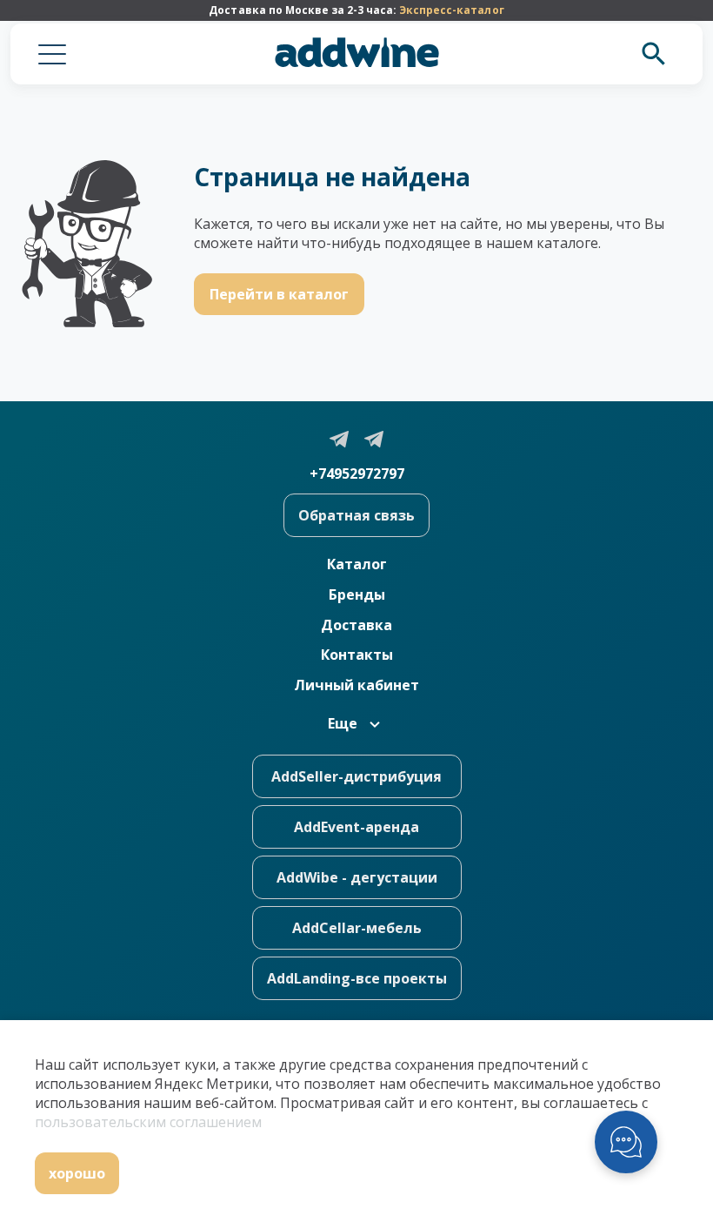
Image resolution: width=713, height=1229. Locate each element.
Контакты (357, 654)
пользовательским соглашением (148, 1122)
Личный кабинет (356, 685)
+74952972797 (357, 473)
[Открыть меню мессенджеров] (626, 1142)
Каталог (357, 564)
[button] (52, 54)
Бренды (357, 594)
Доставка (356, 625)
